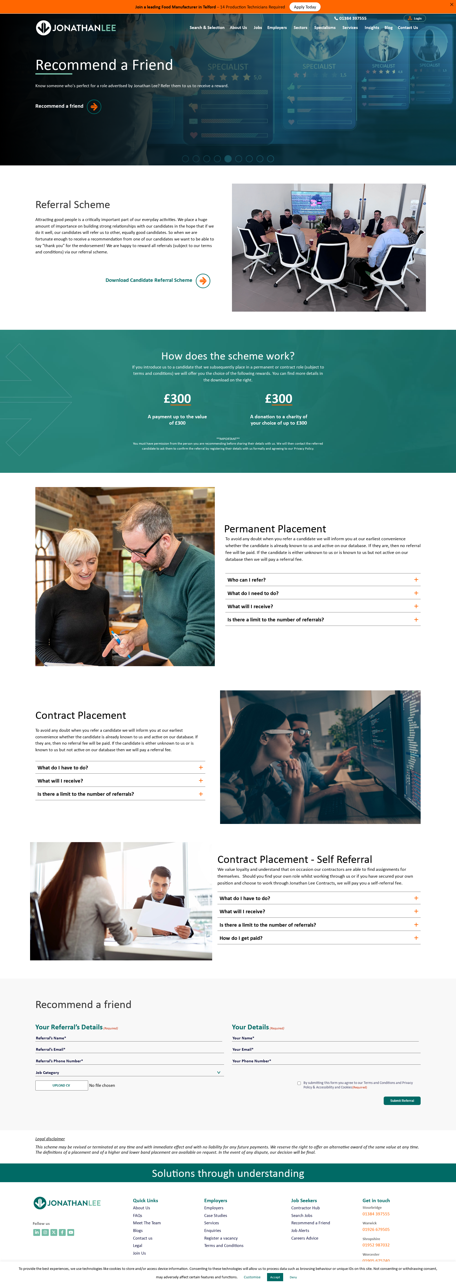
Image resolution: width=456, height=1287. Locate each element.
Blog (388, 27)
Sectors (300, 27)
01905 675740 (376, 1261)
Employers (277, 27)
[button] (415, 18)
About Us (238, 27)
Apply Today (305, 6)
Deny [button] (293, 1277)
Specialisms (325, 27)
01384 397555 (376, 1214)
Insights (372, 27)
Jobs (258, 27)
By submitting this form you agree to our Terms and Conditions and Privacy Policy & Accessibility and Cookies (358, 1084)
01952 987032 (376, 1245)
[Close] (451, 4)
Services (350, 27)
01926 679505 (376, 1229)
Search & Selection (207, 27)
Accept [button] (275, 1277)
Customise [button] (252, 1277)
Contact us (408, 27)
